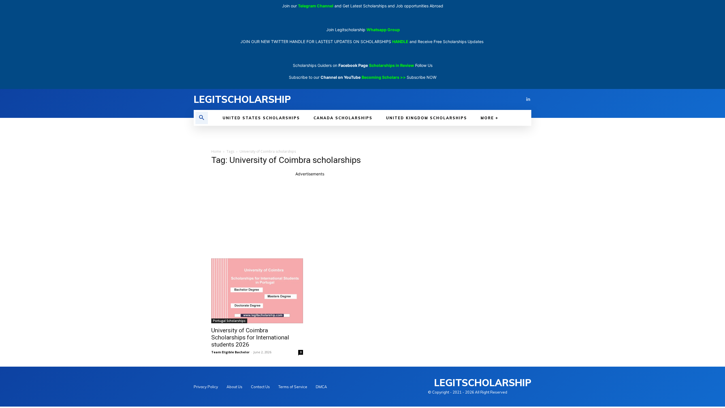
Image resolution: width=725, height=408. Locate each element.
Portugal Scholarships (229, 321)
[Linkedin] (527, 99)
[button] (201, 118)
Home (216, 151)
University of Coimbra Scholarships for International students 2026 (250, 337)
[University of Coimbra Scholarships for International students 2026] (257, 290)
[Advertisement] (309, 216)
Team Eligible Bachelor (230, 352)
